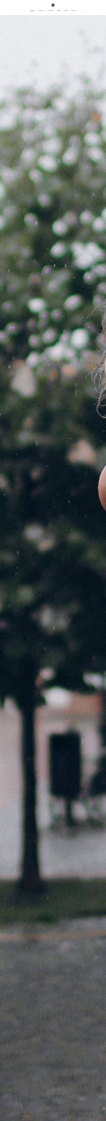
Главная (32, 10)
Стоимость (50, 10)
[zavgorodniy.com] (53, 5)
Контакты (73, 10)
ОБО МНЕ (66, 10)
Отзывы (58, 10)
